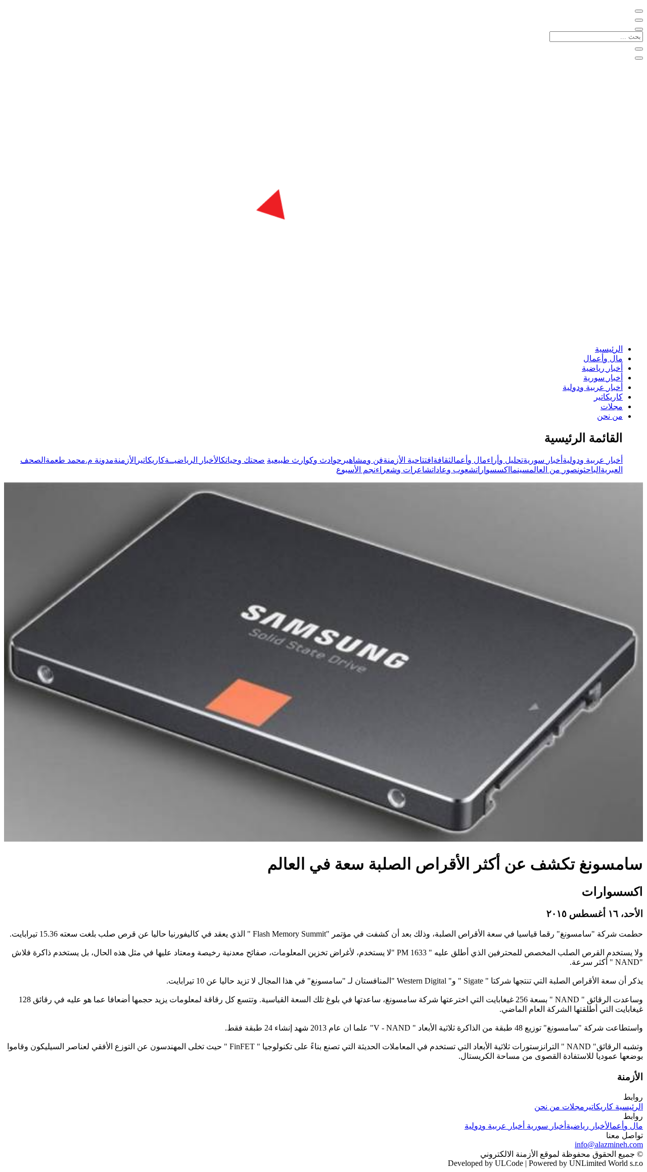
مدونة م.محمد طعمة (79, 460)
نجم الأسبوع (356, 469)
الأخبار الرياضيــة (193, 460)
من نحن (610, 416)
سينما (519, 469)
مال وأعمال (603, 358)
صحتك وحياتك (243, 460)
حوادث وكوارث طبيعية (304, 460)
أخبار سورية (603, 377)
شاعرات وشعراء (404, 469)
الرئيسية (609, 349)
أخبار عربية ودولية (593, 387)
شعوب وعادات (454, 469)
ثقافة (442, 460)
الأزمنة (125, 460)
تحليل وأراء (505, 460)
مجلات (611, 406)
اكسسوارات (493, 469)
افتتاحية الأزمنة (408, 460)
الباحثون (588, 469)
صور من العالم (553, 469)
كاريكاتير (608, 397)
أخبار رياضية (602, 368)
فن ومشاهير (362, 460)
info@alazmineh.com (609, 1144)
